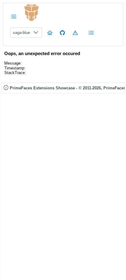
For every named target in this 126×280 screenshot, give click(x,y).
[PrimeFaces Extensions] (31, 12)
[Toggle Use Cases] (91, 33)
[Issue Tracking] (75, 33)
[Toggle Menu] (14, 16)
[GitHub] (62, 33)
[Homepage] (50, 33)
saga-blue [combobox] (21, 32)
